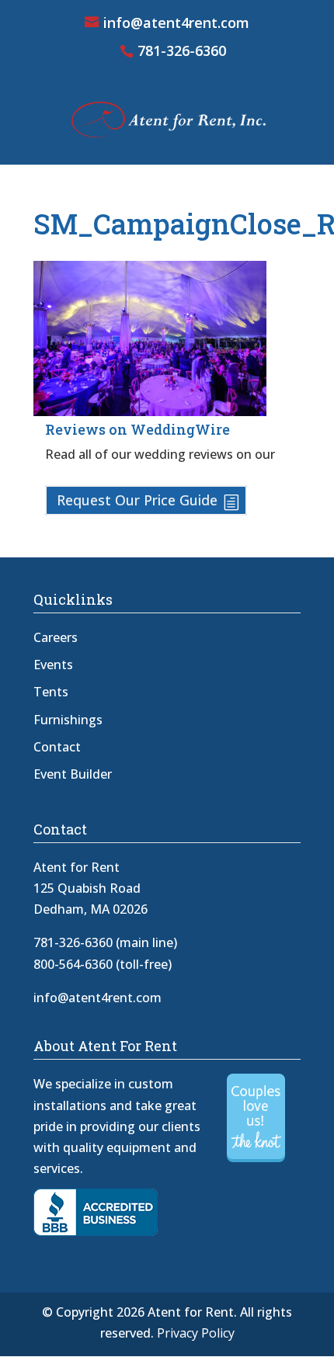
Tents (50, 691)
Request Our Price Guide (137, 500)
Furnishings (68, 719)
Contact (57, 746)
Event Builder (72, 774)
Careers (55, 637)
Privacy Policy (196, 1332)
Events (53, 664)
